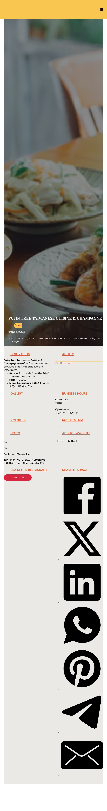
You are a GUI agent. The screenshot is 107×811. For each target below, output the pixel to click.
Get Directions (63, 363)
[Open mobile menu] (101, 9)
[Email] (82, 775)
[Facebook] (82, 515)
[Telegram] (82, 732)
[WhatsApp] (82, 645)
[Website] (62, 426)
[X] (82, 559)
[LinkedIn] (82, 602)
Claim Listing (17, 477)
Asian (18, 325)
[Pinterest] (82, 689)
